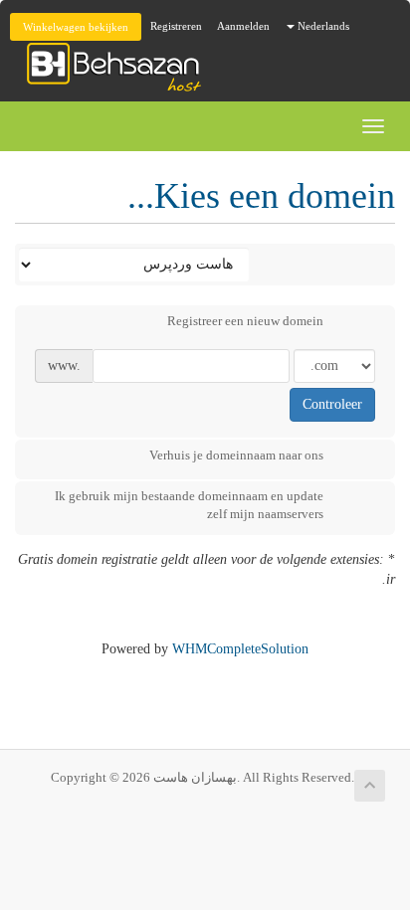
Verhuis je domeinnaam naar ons (236, 455)
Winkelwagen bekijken (75, 27)
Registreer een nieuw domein (245, 320)
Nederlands (322, 26)
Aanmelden (243, 26)
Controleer (332, 404)
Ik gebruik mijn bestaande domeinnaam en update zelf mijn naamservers (189, 505)
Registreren (176, 26)
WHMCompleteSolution (240, 648)
